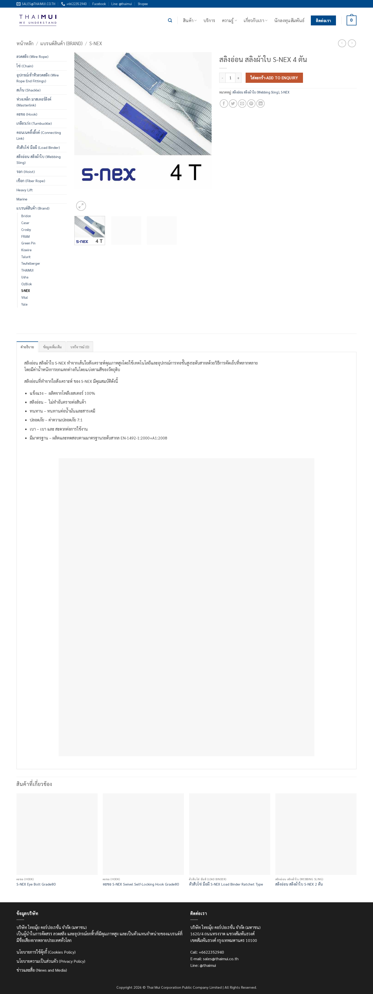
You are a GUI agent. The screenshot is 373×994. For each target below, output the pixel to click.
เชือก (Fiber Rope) (30, 180)
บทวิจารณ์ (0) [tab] (80, 347)
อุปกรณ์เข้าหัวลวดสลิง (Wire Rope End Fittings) (37, 78)
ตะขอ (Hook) (26, 114)
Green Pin (28, 243)
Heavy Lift (24, 189)
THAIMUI (27, 270)
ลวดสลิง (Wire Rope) (32, 56)
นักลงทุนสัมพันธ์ (289, 20)
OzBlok (26, 284)
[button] (170, 20)
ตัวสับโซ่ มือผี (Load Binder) (38, 147)
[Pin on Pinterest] (251, 103)
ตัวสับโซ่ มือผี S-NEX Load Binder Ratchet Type (226, 884)
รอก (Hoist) (25, 171)
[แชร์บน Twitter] (233, 103)
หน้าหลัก (24, 43)
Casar (25, 222)
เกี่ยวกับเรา (254, 20)
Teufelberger (30, 263)
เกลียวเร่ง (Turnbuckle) (34, 123)
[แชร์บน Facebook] (224, 103)
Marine (21, 199)
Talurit (25, 257)
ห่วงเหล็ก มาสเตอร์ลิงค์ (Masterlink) (33, 102)
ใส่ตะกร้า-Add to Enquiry (274, 77)
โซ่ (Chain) (24, 66)
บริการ (209, 20)
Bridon (26, 216)
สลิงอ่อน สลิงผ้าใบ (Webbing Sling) (38, 159)
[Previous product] (352, 43)
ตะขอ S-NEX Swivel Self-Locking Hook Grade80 (141, 884)
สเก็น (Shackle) (28, 90)
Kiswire (26, 250)
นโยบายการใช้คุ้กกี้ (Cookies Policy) (46, 952)
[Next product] (342, 43)
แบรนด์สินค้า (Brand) (61, 43)
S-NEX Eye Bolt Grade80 (36, 884)
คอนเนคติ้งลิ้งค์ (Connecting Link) (38, 135)
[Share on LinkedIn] (260, 103)
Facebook (99, 4)
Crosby (26, 229)
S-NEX (95, 43)
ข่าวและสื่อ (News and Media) (41, 970)
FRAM (25, 236)
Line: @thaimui (121, 4)
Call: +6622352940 (207, 952)
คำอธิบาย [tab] (27, 347)
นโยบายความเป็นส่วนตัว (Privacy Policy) (50, 961)
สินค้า (188, 20)
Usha (24, 277)
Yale (24, 304)
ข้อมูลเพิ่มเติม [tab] (52, 347)
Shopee (143, 4)
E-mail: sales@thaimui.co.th (214, 958)
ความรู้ (228, 20)
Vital (24, 297)
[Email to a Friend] (242, 103)
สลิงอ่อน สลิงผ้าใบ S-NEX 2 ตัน (299, 884)
